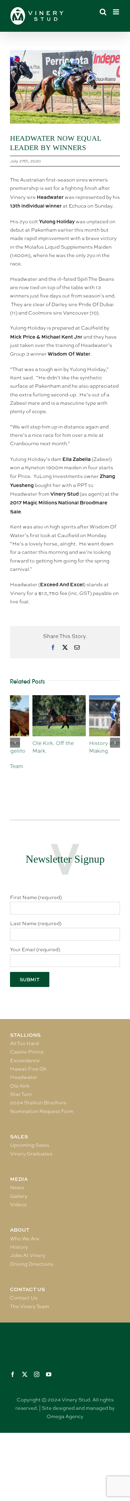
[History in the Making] (93, 698)
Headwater (23, 1077)
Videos (18, 1204)
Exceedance (25, 1060)
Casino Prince (27, 1051)
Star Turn (21, 1094)
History (19, 1247)
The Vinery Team (29, 1306)
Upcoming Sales (29, 1145)
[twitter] (24, 1374)
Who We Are (24, 1238)
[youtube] (48, 1374)
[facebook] (12, 1374)
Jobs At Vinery (27, 1255)
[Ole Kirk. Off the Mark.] (36, 698)
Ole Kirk (19, 1086)
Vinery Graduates (31, 1153)
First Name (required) (36, 897)
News (17, 1187)
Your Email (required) (35, 949)
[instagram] (36, 1374)
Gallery (18, 1196)
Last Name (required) (35, 923)
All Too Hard (24, 1043)
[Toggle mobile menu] (116, 11)
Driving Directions (31, 1264)
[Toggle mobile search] (103, 11)
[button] (15, 743)
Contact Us (23, 1297)
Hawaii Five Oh (28, 1069)
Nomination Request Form (41, 1111)
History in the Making (84, 747)
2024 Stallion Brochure (38, 1102)
